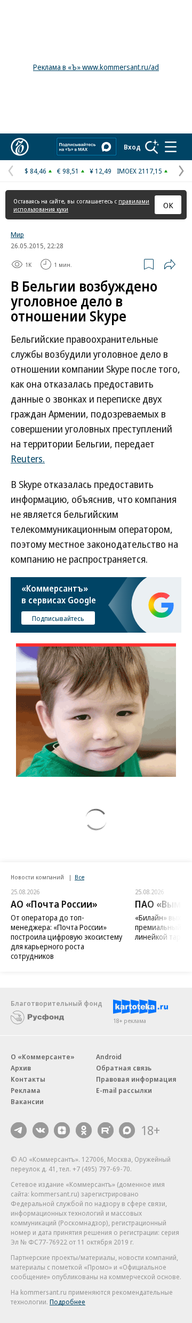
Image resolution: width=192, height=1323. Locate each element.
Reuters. (28, 458)
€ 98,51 (68, 171)
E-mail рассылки (124, 1090)
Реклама (26, 1090)
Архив (21, 1068)
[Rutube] (106, 1130)
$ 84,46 (35, 171)
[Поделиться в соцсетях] (169, 264)
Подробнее (67, 1301)
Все (79, 877)
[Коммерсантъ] (20, 147)
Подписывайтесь (58, 618)
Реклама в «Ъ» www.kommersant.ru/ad (96, 67)
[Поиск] (152, 147)
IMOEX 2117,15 (139, 171)
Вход (132, 147)
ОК (168, 205)
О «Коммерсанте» (43, 1056)
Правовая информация (136, 1079)
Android (109, 1056)
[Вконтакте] (41, 1130)
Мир (17, 234)
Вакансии (27, 1101)
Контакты (28, 1079)
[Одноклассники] (84, 1130)
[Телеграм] (19, 1130)
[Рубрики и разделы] (171, 147)
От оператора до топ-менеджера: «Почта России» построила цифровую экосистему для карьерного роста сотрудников (66, 936)
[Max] (127, 1130)
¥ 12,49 (100, 171)
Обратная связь (123, 1068)
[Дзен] (62, 1130)
